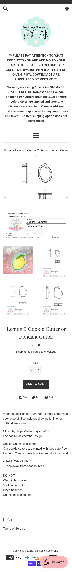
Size (35, 363)
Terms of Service (14, 528)
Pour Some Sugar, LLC (45, 550)
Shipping (21, 351)
